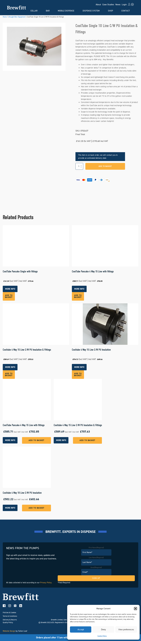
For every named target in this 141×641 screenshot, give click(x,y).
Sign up (96, 578)
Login (124, 4)
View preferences (126, 629)
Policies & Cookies (9, 612)
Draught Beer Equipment (17, 17)
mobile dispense (66, 10)
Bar (48, 10)
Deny (103, 629)
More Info (10, 440)
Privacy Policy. (46, 582)
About (98, 4)
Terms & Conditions (10, 616)
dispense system (91, 10)
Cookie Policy (102, 636)
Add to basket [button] (9, 296)
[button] (135, 608)
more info (10, 289)
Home (5, 17)
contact (125, 10)
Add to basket (105, 166)
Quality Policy (8, 622)
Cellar (33, 10)
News (117, 4)
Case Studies (108, 4)
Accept (81, 629)
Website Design (9, 631)
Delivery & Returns (10, 620)
